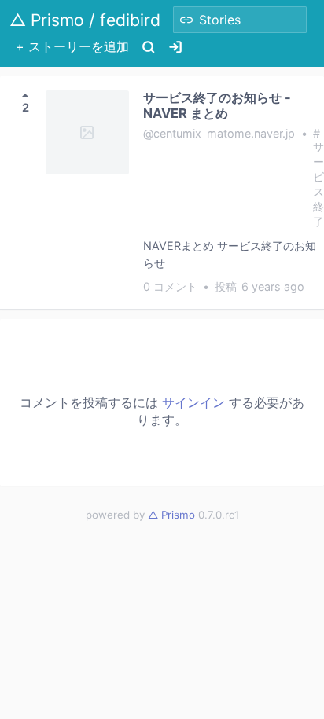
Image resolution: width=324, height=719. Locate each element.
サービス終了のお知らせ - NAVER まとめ (217, 105)
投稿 (259, 286)
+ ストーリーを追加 (72, 46)
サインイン (193, 402)
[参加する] (175, 47)
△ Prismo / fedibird (84, 20)
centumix (177, 133)
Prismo (171, 514)
